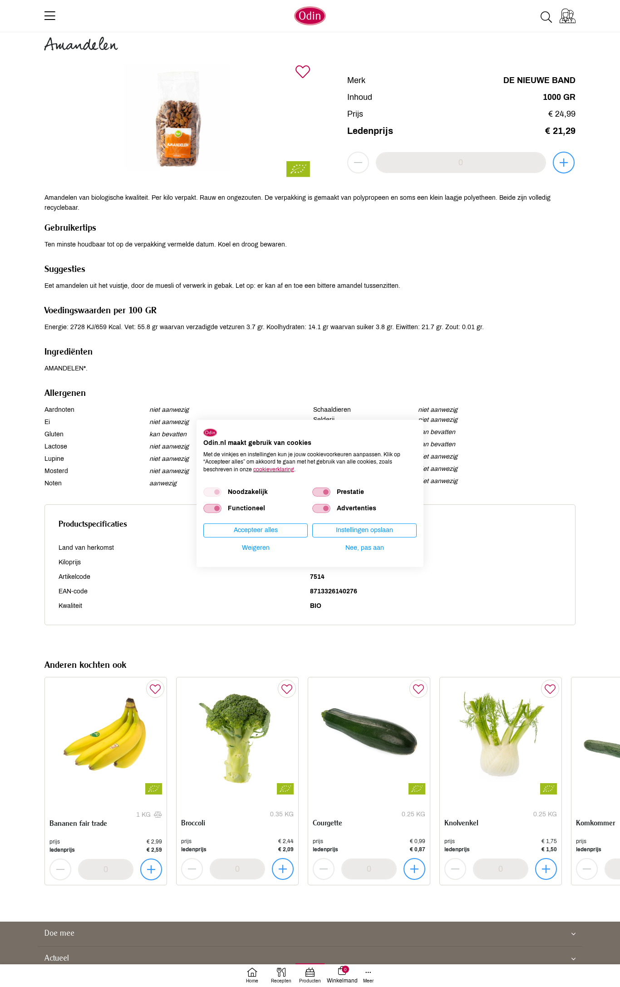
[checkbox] (212, 492)
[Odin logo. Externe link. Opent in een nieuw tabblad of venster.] (210, 433)
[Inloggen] (568, 16)
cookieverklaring (273, 469)
